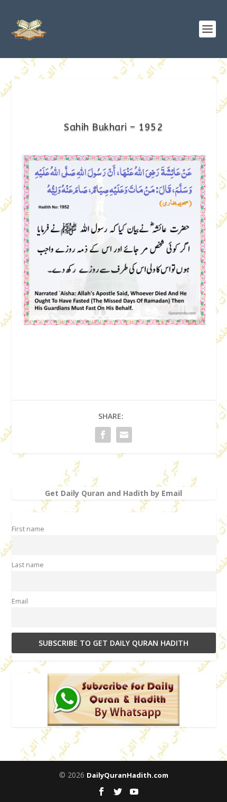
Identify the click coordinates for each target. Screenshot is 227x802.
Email (20, 601)
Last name (28, 564)
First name (28, 528)
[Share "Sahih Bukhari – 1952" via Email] (124, 434)
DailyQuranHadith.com (127, 775)
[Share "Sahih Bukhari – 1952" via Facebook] (103, 434)
